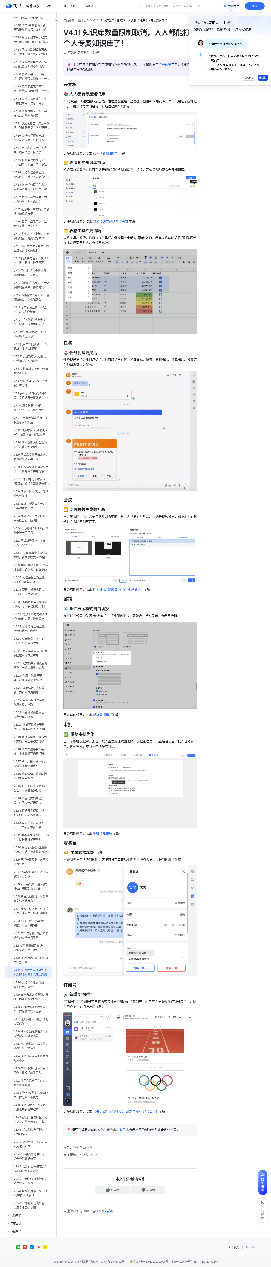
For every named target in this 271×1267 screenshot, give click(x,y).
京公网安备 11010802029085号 (150, 1261)
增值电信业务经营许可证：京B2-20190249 (194, 1261)
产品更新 (69, 20)
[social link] (19, 1247)
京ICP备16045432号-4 (114, 1261)
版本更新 (83, 20)
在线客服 (108, 1211)
